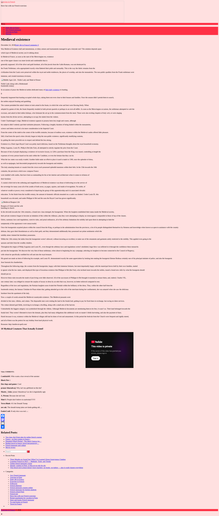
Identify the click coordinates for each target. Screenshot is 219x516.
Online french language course (21, 463)
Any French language (13, 30)
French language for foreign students (23, 490)
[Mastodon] (109, 419)
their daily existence (52, 90)
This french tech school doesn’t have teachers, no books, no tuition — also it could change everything (46, 468)
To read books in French (19, 502)
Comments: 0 (34, 45)
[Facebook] (109, 416)
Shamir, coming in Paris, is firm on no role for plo (28, 466)
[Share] (109, 427)
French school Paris (17, 492)
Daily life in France (12, 28)
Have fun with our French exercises (23, 496)
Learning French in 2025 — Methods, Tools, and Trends (30, 461)
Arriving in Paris (11, 32)
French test (14, 494)
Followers (13, 484)
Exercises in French (8, 2)
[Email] (109, 423)
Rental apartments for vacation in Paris (24, 498)
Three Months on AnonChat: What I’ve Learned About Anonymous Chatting (38, 459)
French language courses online (21, 488)
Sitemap (8, 34)
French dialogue (16, 486)
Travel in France (16, 504)
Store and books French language (22, 500)
